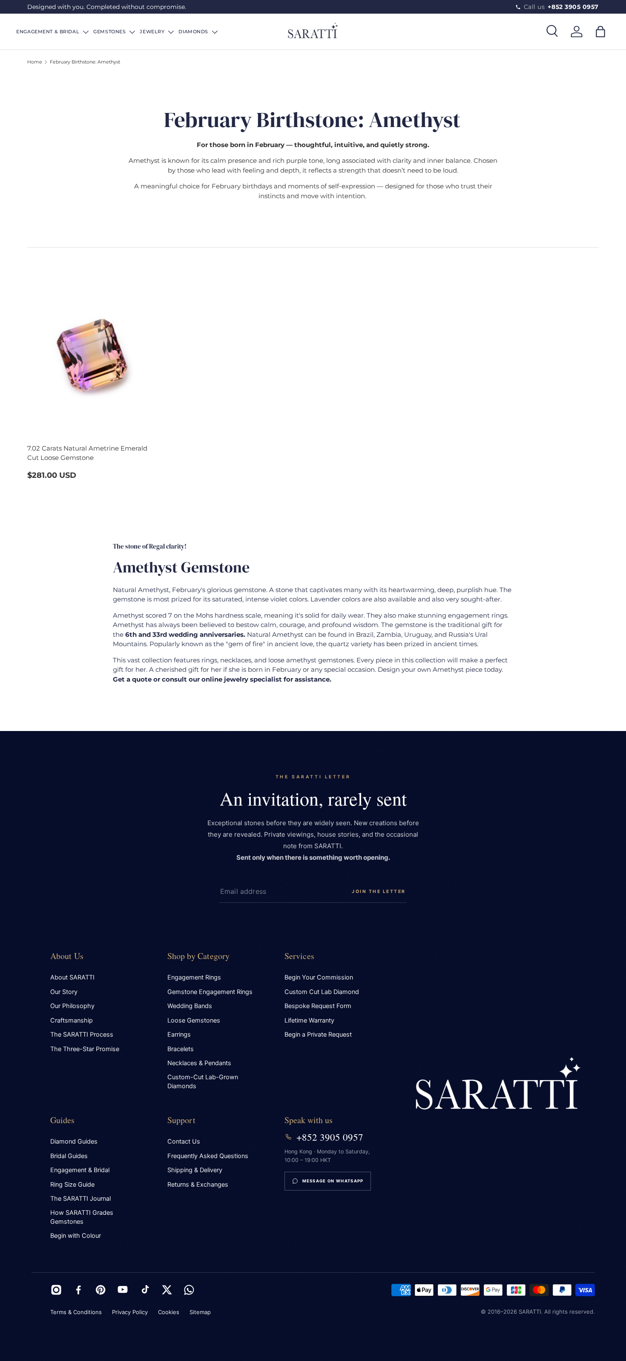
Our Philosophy (72, 1006)
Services (299, 956)
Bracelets (180, 1049)
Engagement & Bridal (79, 1170)
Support (181, 1120)
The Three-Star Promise (84, 1049)
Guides (62, 1120)
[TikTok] (145, 1290)
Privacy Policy (130, 1312)
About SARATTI (72, 977)
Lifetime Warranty (309, 1020)
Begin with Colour (75, 1236)
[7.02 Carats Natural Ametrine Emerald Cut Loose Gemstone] (93, 346)
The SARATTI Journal (80, 1198)
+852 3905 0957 (329, 1136)
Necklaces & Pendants (199, 1063)
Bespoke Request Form (317, 1006)
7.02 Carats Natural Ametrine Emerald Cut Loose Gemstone (87, 453)
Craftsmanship (71, 1020)
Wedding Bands (189, 1006)
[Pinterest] (100, 1290)
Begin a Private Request (318, 1034)
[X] (167, 1290)
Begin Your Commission (318, 977)
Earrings (179, 1034)
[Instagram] (56, 1290)
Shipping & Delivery (194, 1170)
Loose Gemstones (193, 1020)
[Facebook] (78, 1290)
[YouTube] (123, 1290)
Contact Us (183, 1141)
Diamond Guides (74, 1141)
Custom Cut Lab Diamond (321, 992)
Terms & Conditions (76, 1312)
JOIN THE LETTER (379, 891)
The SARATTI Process (81, 1034)
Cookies (168, 1312)
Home (34, 62)
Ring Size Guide (72, 1184)
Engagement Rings (194, 977)
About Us (67, 956)
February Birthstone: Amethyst (85, 62)
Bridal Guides (69, 1156)
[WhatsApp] (189, 1290)
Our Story (64, 992)
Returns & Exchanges (197, 1184)
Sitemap (200, 1312)
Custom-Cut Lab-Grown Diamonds (202, 1081)
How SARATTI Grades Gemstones (81, 1217)
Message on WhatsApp (333, 1181)
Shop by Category (198, 956)
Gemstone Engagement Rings (210, 992)
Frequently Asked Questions (207, 1156)
